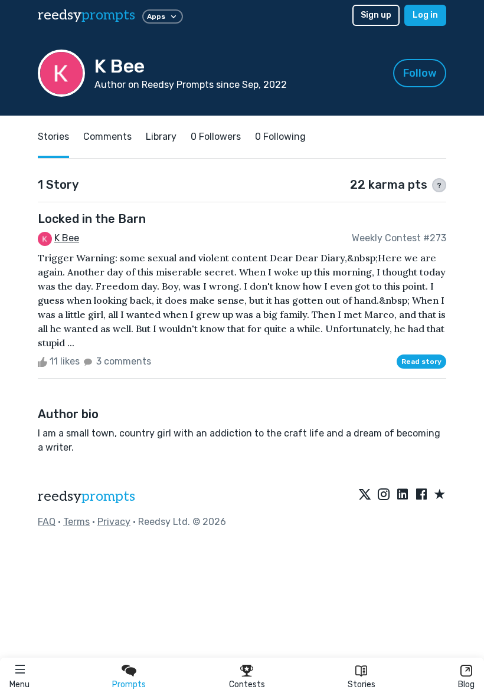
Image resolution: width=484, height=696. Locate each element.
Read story (421, 361)
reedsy (86, 15)
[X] (365, 495)
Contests (247, 684)
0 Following (280, 136)
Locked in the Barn (92, 219)
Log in (425, 15)
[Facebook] (421, 495)
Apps (156, 16)
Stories (361, 684)
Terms (76, 521)
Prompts (129, 684)
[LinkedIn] (402, 495)
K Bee (66, 238)
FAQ (46, 521)
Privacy (113, 521)
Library (161, 136)
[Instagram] (384, 495)
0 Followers (216, 136)
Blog (466, 684)
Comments (107, 136)
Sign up (376, 15)
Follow (420, 73)
